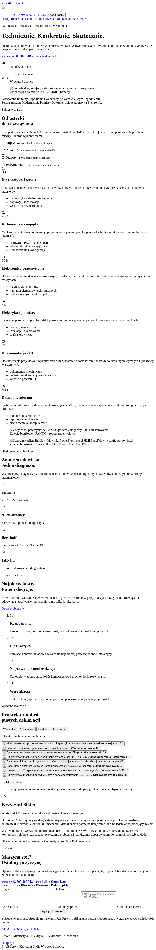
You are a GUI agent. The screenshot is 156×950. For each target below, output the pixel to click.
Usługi (6, 19)
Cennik (29, 19)
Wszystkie (9, 729)
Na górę (8, 943)
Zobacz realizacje (44, 56)
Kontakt (67, 19)
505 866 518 (81, 19)
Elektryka (43, 729)
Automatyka (27, 729)
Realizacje (17, 19)
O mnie (56, 19)
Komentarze (43, 19)
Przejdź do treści (12, 3)
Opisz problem (13, 608)
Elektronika (59, 729)
